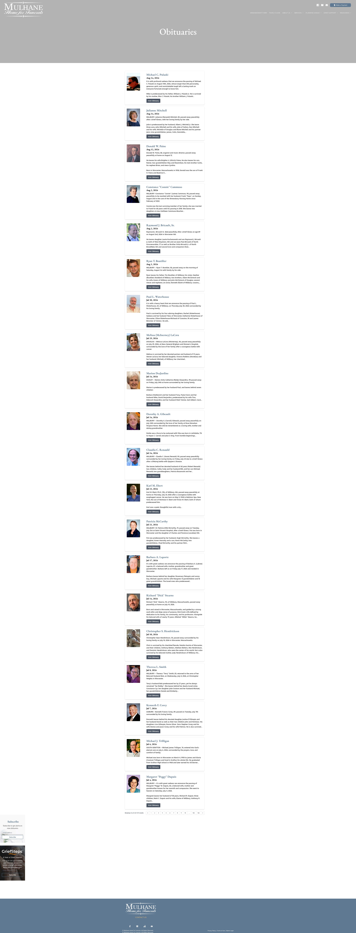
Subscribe (12, 837)
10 (185, 813)
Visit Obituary (153, 101)
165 (194, 813)
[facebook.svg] (130, 926)
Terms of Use (221, 930)
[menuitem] (258, 13)
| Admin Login (229, 930)
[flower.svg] (137, 926)
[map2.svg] (144, 926)
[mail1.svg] (152, 926)
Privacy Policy (212, 930)
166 (199, 813)
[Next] (203, 813)
